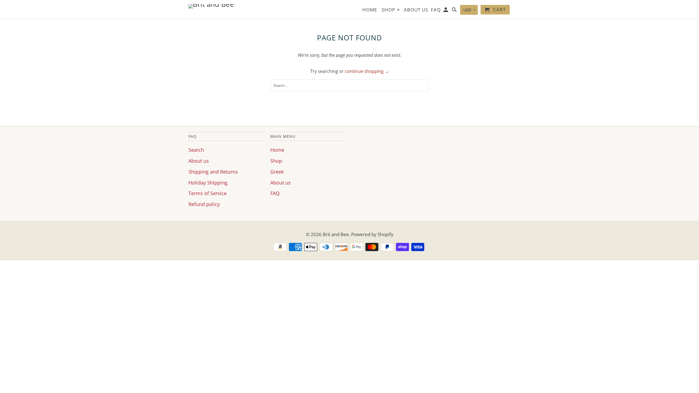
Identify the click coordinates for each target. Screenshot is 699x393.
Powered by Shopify (372, 234)
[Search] (455, 10)
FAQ (275, 193)
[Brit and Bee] (226, 6)
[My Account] (446, 10)
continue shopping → (367, 71)
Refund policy (204, 204)
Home (277, 150)
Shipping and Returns (213, 171)
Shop (276, 160)
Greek (277, 171)
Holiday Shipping (207, 182)
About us (198, 160)
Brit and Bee (336, 234)
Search (196, 150)
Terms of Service (207, 193)
